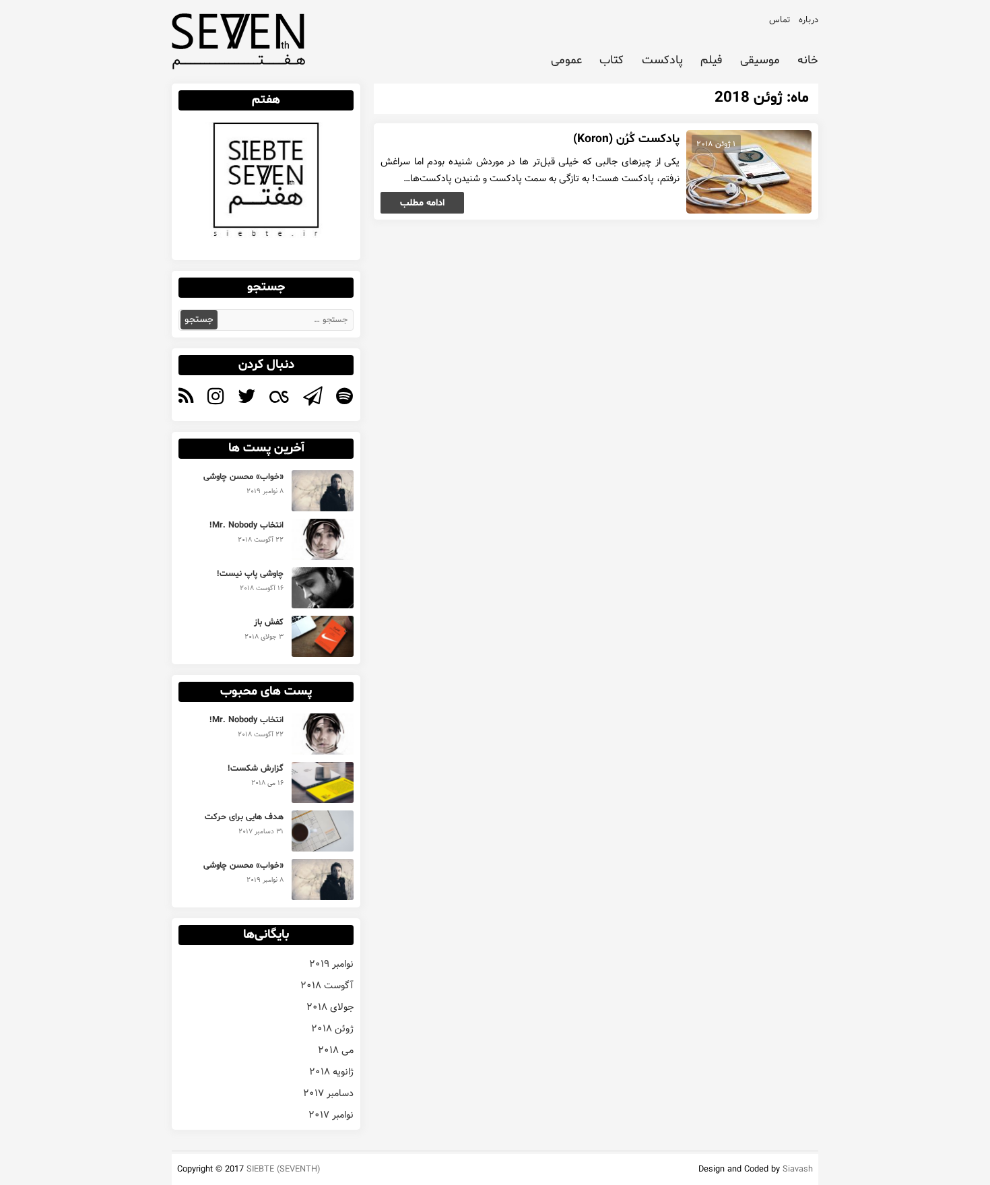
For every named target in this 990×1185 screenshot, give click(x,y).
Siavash (798, 1169)
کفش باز (269, 622)
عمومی (566, 61)
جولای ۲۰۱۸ (330, 1007)
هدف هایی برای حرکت (244, 817)
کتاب (611, 61)
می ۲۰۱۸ (336, 1050)
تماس (779, 20)
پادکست (662, 61)
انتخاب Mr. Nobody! (246, 525)
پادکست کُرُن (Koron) (626, 139)
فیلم (711, 61)
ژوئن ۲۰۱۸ (332, 1028)
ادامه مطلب (422, 203)
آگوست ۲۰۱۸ (327, 985)
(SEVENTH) (298, 1169)
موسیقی (760, 61)
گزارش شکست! (256, 769)
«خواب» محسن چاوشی (243, 477)
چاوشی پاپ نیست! (250, 574)
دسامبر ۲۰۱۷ (328, 1093)
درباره (808, 20)
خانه (807, 61)
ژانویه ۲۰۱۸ (331, 1071)
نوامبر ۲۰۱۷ (331, 1115)
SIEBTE (260, 1169)
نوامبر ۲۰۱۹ (331, 964)
